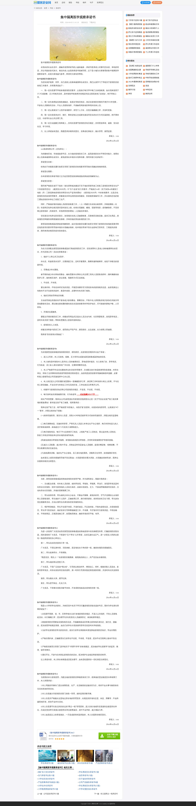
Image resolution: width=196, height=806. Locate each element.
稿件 (84, 2)
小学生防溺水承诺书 (46, 779)
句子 (91, 2)
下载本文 (92, 22)
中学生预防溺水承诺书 (88, 789)
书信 (77, 2)
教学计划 (131, 90)
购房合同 (149, 94)
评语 (130, 94)
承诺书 (58, 8)
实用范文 (100, 2)
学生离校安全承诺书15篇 (89, 772)
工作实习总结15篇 (135, 20)
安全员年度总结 (134, 44)
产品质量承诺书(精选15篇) (48, 782)
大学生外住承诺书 (45, 786)
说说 (147, 86)
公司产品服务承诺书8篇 (88, 782)
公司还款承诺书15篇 (51, 794)
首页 (56, 2)
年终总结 (149, 90)
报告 (70, 2)
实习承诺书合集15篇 (46, 775)
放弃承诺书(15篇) (86, 775)
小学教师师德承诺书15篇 (48, 789)
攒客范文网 (95, 804)
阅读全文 (84, 22)
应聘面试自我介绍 (152, 82)
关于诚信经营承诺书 (87, 779)
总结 (63, 2)
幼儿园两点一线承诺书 (109, 794)
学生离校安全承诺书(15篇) (89, 786)
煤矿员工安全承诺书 (46, 772)
